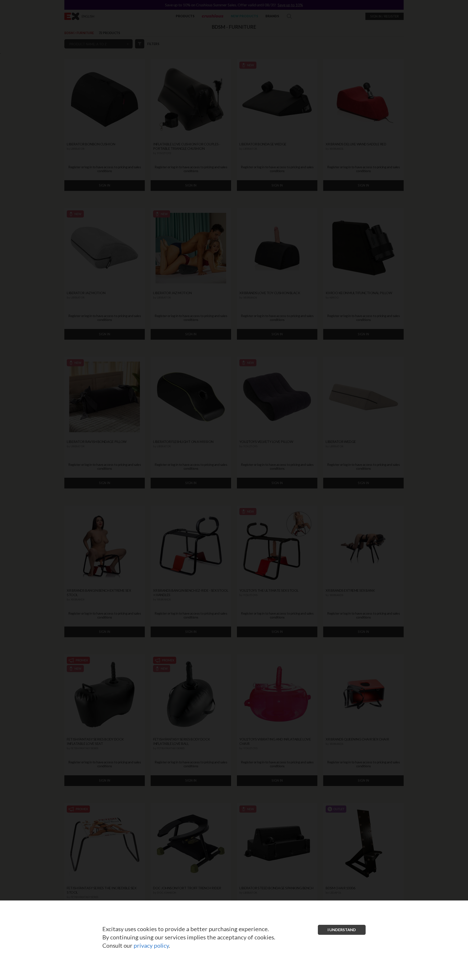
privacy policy (151, 945)
